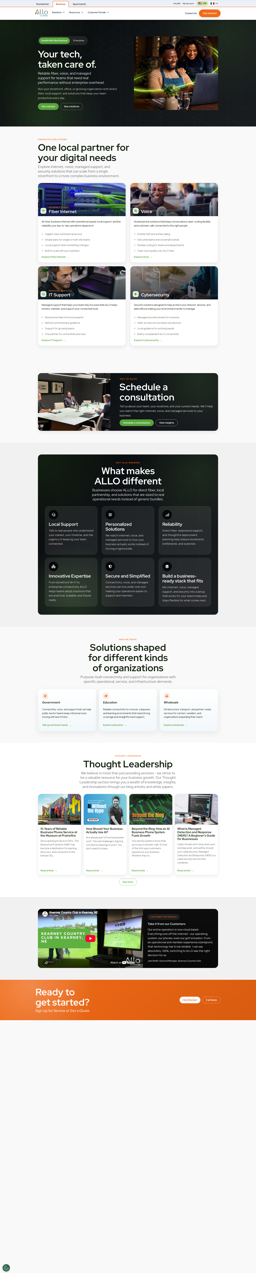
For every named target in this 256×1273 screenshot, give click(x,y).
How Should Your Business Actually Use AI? (104, 830)
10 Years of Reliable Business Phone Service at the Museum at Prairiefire (58, 832)
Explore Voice (143, 256)
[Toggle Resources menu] (82, 13)
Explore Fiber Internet (55, 256)
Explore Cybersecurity (148, 340)
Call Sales (211, 1000)
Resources (74, 12)
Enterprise (78, 40)
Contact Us (191, 13)
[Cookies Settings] (6, 1268)
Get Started (190, 1000)
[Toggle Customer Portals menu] (108, 13)
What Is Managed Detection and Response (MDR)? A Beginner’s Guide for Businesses (196, 834)
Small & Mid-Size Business (54, 40)
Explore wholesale (175, 725)
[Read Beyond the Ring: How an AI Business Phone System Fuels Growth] (150, 809)
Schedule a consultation (136, 422)
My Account (188, 3)
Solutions (56, 12)
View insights (166, 422)
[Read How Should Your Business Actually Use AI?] (105, 809)
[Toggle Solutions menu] (63, 13)
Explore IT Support (54, 340)
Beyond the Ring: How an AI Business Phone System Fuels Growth (151, 832)
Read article (48, 870)
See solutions (71, 106)
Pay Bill (176, 3)
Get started (209, 13)
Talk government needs (56, 725)
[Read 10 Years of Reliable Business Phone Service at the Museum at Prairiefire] (59, 809)
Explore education (115, 725)
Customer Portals (97, 12)
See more (128, 881)
